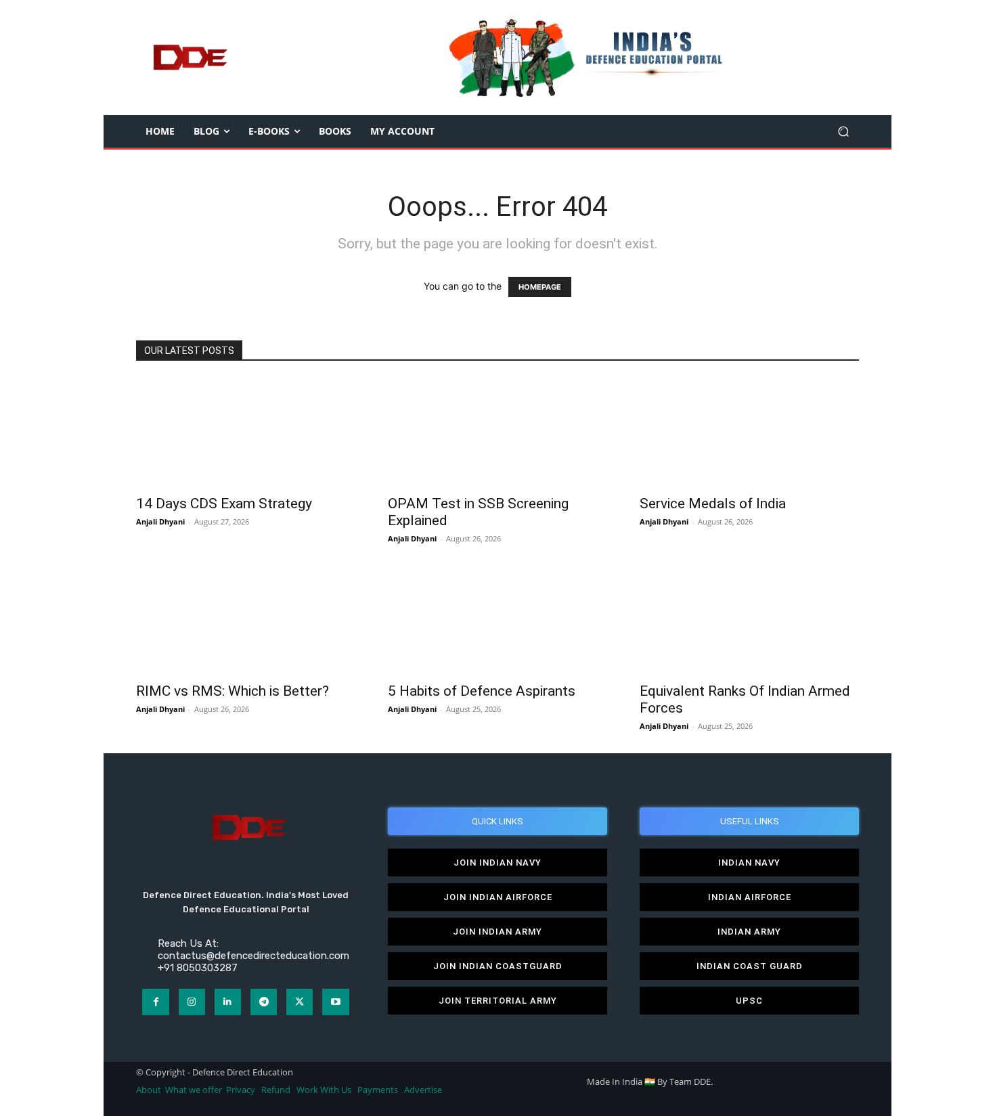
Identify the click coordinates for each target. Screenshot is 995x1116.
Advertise (423, 1090)
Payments (377, 1090)
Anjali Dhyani (160, 521)
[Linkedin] (228, 1002)
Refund (275, 1090)
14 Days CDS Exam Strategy (224, 503)
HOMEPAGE (539, 287)
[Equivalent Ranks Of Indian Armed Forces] (749, 620)
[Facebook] (155, 1002)
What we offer (193, 1090)
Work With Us (323, 1090)
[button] (843, 132)
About (148, 1090)
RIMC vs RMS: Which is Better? (232, 691)
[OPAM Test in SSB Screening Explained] (497, 432)
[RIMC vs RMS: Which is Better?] (245, 620)
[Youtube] (335, 1002)
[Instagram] (192, 1002)
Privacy (241, 1090)
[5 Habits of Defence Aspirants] (497, 620)
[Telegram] (263, 1002)
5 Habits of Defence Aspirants (481, 691)
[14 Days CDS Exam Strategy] (245, 432)
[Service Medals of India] (749, 432)
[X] (299, 1002)
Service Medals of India (713, 503)
